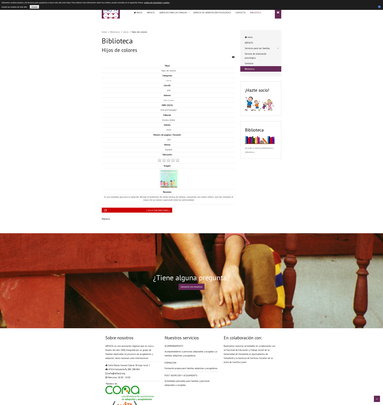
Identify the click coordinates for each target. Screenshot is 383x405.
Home (104, 32)
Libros (126, 32)
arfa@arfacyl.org (116, 373)
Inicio (139, 12)
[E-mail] (233, 56)
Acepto (34, 7)
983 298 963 (134, 369)
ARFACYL (151, 12)
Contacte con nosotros (191, 286)
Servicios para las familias (173, 12)
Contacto (240, 12)
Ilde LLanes (169, 100)
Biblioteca (255, 12)
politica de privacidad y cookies (157, 3)
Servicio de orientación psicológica (212, 12)
